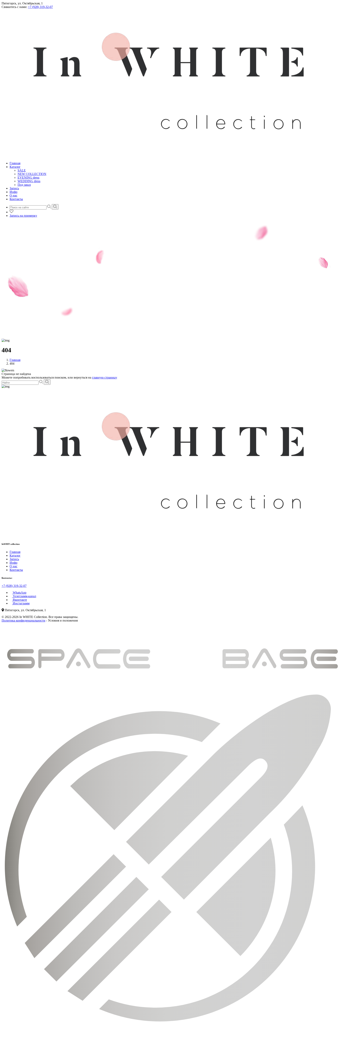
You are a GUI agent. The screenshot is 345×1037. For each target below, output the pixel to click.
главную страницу (104, 377)
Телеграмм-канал (24, 596)
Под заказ (24, 184)
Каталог (15, 166)
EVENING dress (28, 177)
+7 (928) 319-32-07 (40, 7)
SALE (22, 170)
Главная (15, 163)
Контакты (16, 199)
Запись (14, 188)
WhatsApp (19, 592)
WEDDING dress (29, 181)
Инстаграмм (21, 603)
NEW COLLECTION (32, 174)
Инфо (13, 192)
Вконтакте (19, 599)
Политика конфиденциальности (23, 620)
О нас (13, 195)
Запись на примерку (23, 215)
